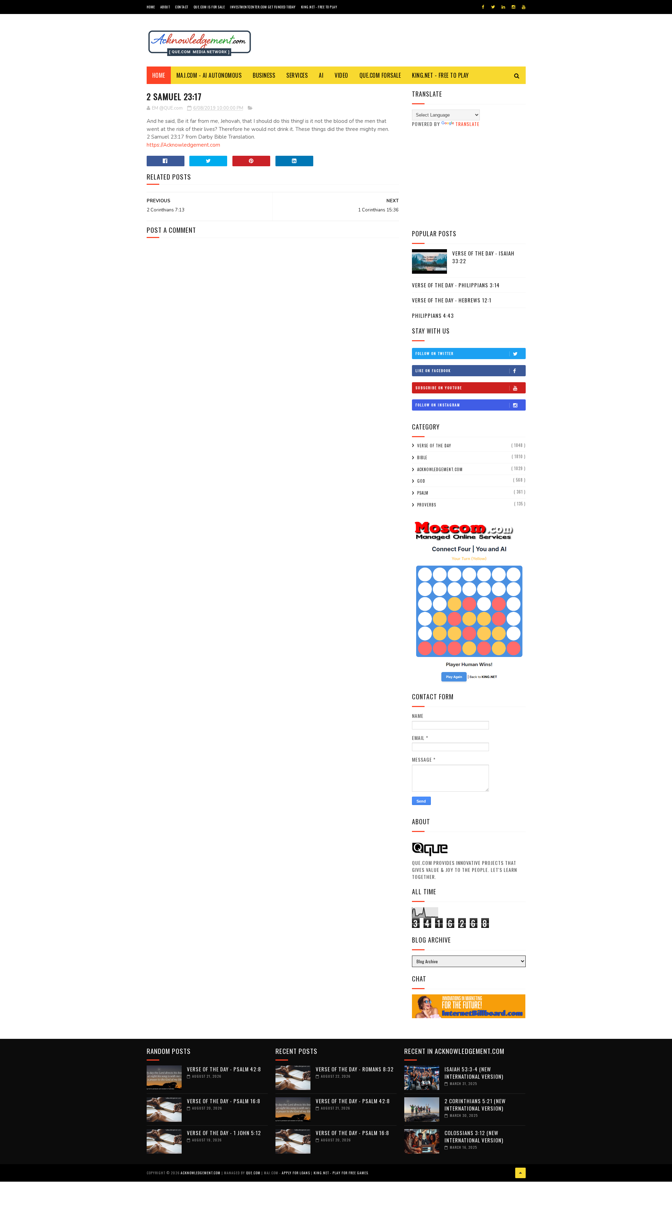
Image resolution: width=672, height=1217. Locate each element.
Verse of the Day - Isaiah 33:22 (483, 257)
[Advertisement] (469, 178)
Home (151, 6)
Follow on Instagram (437, 404)
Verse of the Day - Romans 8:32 (355, 1069)
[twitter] (493, 7)
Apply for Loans (296, 1172)
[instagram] (513, 7)
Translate (467, 123)
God (421, 481)
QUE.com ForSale (380, 75)
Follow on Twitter (434, 353)
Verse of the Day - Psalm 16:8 (223, 1101)
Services (297, 75)
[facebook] (483, 7)
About (165, 6)
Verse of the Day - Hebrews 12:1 (451, 300)
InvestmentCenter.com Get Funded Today (263, 6)
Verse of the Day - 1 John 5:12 (224, 1132)
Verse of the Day (434, 445)
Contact (181, 6)
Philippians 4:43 (433, 315)
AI (321, 75)
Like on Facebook (433, 370)
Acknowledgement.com (440, 469)
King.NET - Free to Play (319, 6)
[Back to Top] (520, 1173)
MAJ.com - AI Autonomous (209, 75)
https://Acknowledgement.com (183, 144)
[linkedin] (503, 7)
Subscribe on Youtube (438, 387)
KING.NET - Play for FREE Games (341, 1172)
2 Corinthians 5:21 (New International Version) (475, 1104)
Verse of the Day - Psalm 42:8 (224, 1069)
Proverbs (426, 505)
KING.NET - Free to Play (440, 75)
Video (341, 75)
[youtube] (523, 7)
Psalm (422, 493)
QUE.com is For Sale (209, 6)
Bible (422, 457)
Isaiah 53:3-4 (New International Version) (473, 1072)
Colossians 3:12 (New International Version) (473, 1136)
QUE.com (253, 1172)
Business (264, 75)
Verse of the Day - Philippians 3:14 (456, 285)
